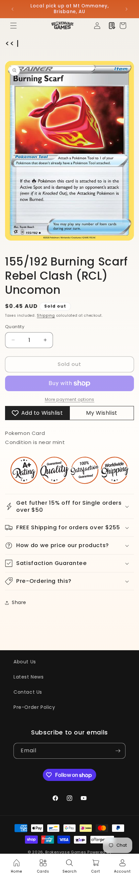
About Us (24, 661)
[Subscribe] (117, 751)
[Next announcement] (126, 9)
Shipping (46, 315)
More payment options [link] (69, 399)
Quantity (14, 326)
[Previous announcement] (12, 9)
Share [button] (19, 602)
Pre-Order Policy (34, 707)
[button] (13, 25)
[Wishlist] (112, 25)
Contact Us (27, 692)
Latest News (28, 676)
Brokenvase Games (65, 852)
